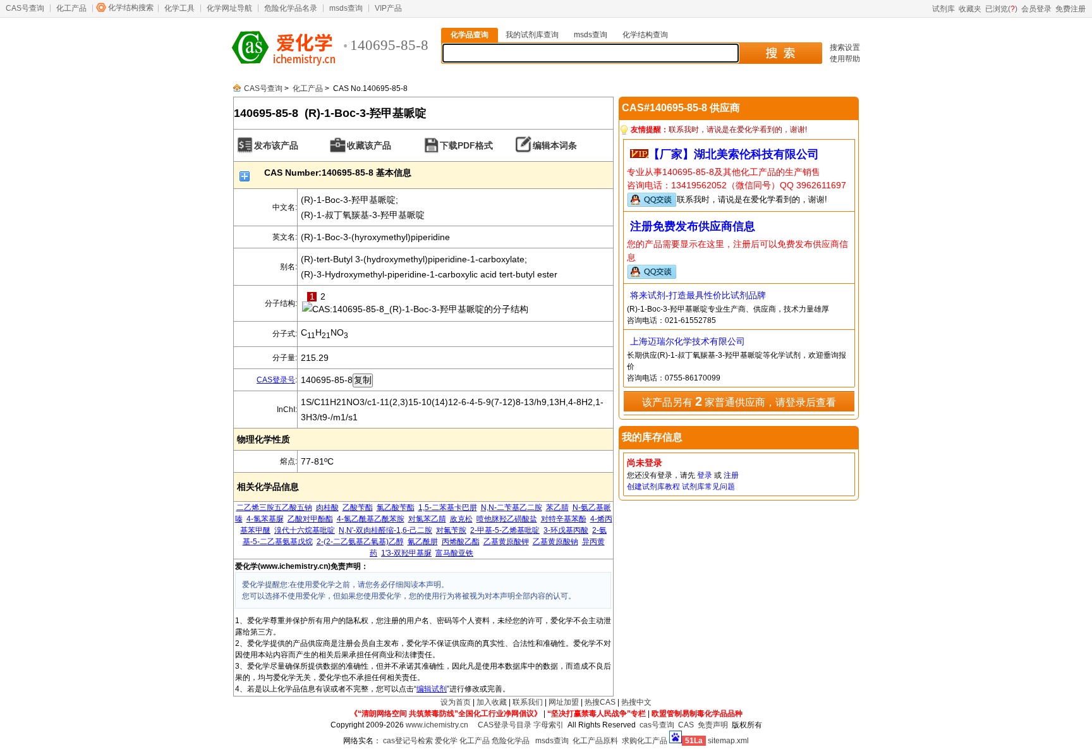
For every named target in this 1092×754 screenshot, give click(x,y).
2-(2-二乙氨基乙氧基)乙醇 (360, 541)
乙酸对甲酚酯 (310, 518)
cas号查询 (657, 725)
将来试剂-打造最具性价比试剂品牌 (698, 295)
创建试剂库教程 (653, 486)
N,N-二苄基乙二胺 (511, 507)
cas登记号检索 (408, 740)
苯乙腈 (557, 507)
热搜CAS (600, 702)
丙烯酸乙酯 (461, 541)
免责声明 (713, 725)
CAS (686, 725)
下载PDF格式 (466, 145)
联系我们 (528, 702)
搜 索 (780, 53)
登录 (704, 475)
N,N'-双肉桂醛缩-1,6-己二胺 (385, 530)
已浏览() (1001, 8)
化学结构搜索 (131, 7)
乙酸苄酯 (358, 507)
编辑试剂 (431, 688)
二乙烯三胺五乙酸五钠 (274, 507)
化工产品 (71, 8)
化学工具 (179, 8)
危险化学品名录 (290, 8)
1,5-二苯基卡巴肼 (447, 507)
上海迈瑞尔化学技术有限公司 (687, 341)
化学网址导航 (229, 8)
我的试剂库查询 (532, 34)
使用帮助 (845, 58)
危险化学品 (511, 740)
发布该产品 (276, 145)
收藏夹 (970, 8)
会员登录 (1036, 8)
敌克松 (461, 518)
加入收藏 (491, 702)
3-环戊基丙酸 (565, 530)
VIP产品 (388, 8)
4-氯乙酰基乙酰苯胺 (370, 518)
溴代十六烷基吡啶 (304, 530)
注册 (731, 475)
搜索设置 (845, 47)
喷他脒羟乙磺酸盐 (506, 518)
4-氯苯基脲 (265, 518)
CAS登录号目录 (504, 725)
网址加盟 (564, 702)
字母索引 (548, 725)
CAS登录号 (276, 379)
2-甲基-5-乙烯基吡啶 (505, 530)
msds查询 (346, 8)
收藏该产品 (369, 145)
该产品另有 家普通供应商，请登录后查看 (739, 401)
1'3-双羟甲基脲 (406, 553)
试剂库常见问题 (708, 486)
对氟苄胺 (451, 530)
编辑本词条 (555, 145)
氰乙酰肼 (423, 541)
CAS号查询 (25, 8)
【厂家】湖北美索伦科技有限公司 (733, 154)
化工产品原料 (595, 740)
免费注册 (1070, 8)
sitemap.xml (728, 740)
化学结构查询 (645, 34)
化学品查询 (469, 34)
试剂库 (943, 8)
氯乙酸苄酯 (396, 507)
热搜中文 (636, 702)
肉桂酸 (327, 507)
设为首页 (455, 702)
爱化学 (446, 740)
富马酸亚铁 (454, 553)
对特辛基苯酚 (563, 518)
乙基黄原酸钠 (555, 541)
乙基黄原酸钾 (506, 541)
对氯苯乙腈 (427, 518)
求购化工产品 (644, 740)
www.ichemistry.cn (437, 725)
